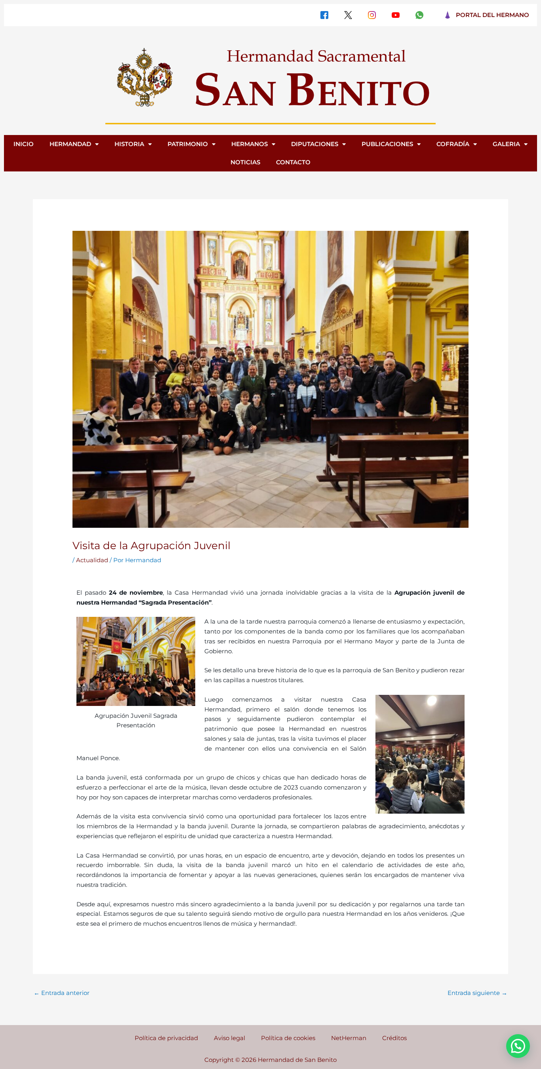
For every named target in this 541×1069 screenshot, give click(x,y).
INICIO (23, 144)
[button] (518, 1046)
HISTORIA (129, 144)
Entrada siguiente (477, 993)
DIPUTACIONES (314, 144)
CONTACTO (293, 162)
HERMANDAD (70, 144)
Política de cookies (288, 1038)
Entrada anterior (62, 993)
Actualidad (92, 560)
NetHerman (348, 1038)
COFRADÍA (452, 144)
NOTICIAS (245, 162)
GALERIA (506, 144)
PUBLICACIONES (387, 144)
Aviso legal (229, 1038)
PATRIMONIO (188, 144)
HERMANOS (249, 144)
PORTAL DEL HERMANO (492, 15)
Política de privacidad (166, 1038)
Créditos (394, 1038)
